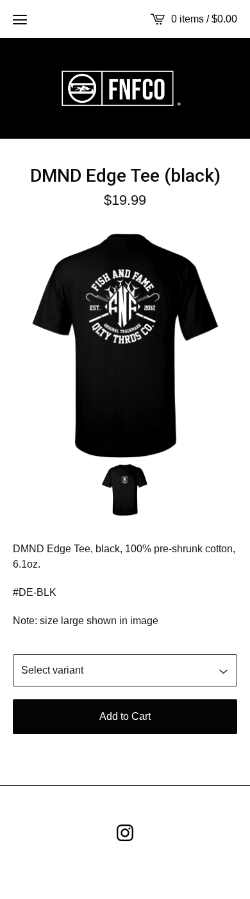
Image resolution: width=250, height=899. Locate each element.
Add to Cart (125, 716)
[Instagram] (125, 833)
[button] (20, 19)
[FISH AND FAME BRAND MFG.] (125, 88)
